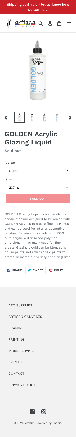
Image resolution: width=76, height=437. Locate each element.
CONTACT (16, 374)
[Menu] (68, 23)
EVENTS (15, 362)
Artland (30, 423)
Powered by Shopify (49, 423)
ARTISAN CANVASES (25, 317)
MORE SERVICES (22, 351)
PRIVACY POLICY (21, 385)
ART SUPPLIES (20, 305)
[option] (19, 117)
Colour (10, 162)
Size (9, 179)
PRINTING (16, 339)
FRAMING (16, 328)
